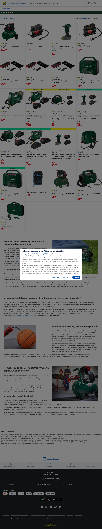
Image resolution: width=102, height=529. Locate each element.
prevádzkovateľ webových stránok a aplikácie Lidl (37, 254)
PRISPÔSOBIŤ (65, 277)
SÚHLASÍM (76, 277)
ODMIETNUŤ (55, 277)
